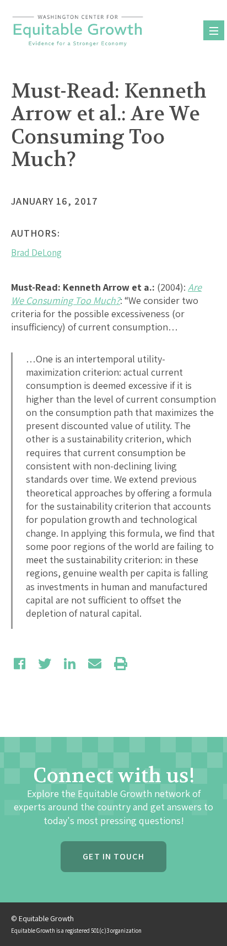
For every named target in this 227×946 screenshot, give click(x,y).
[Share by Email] (94, 663)
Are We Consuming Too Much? (106, 294)
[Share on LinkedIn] (69, 663)
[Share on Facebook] (19, 663)
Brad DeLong (36, 253)
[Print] (120, 663)
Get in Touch (113, 856)
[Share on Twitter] (44, 663)
